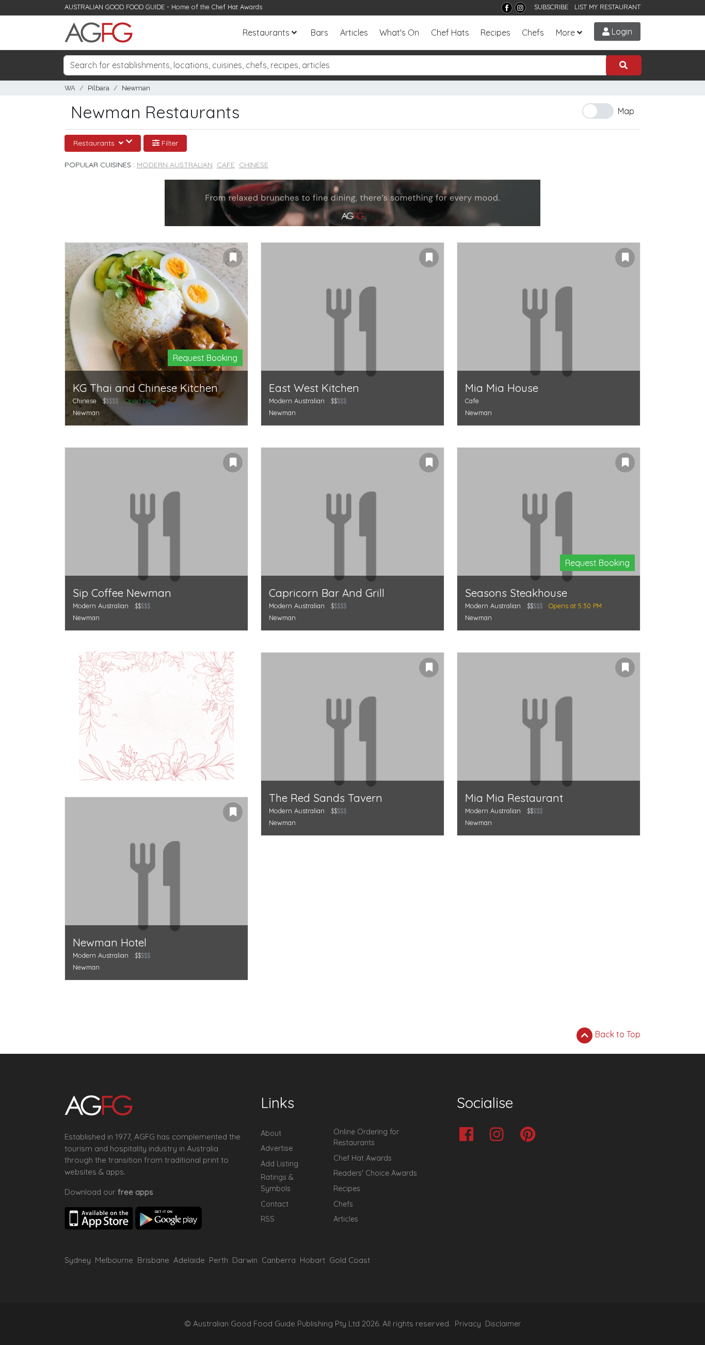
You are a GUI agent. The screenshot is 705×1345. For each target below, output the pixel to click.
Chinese (253, 164)
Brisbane (153, 1260)
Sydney (78, 1260)
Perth (218, 1260)
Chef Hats (450, 32)
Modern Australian (175, 164)
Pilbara (98, 88)
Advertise (277, 1148)
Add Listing (279, 1163)
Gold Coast (349, 1260)
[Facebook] (506, 7)
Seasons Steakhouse (516, 593)
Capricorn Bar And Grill (326, 593)
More (565, 32)
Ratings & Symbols (277, 1183)
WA (70, 88)
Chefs (533, 32)
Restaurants (266, 32)
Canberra (279, 1260)
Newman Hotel (110, 942)
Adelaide (189, 1260)
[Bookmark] (233, 257)
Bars (319, 32)
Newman (136, 88)
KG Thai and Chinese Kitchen (145, 388)
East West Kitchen (314, 388)
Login (621, 31)
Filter (168, 143)
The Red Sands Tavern (325, 798)
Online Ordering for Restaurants (366, 1137)
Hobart (312, 1260)
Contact (275, 1204)
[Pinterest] (530, 1135)
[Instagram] (520, 7)
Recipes (495, 32)
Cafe (226, 164)
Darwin (245, 1260)
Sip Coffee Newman (122, 593)
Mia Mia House (501, 388)
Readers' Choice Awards (375, 1173)
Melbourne (114, 1260)
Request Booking (205, 358)
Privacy (468, 1323)
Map (626, 111)
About (271, 1133)
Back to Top (616, 1034)
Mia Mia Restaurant (514, 798)
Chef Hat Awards (237, 7)
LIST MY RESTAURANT (607, 7)
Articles (354, 32)
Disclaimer (503, 1323)
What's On (399, 32)
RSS (268, 1219)
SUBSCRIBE (551, 7)
